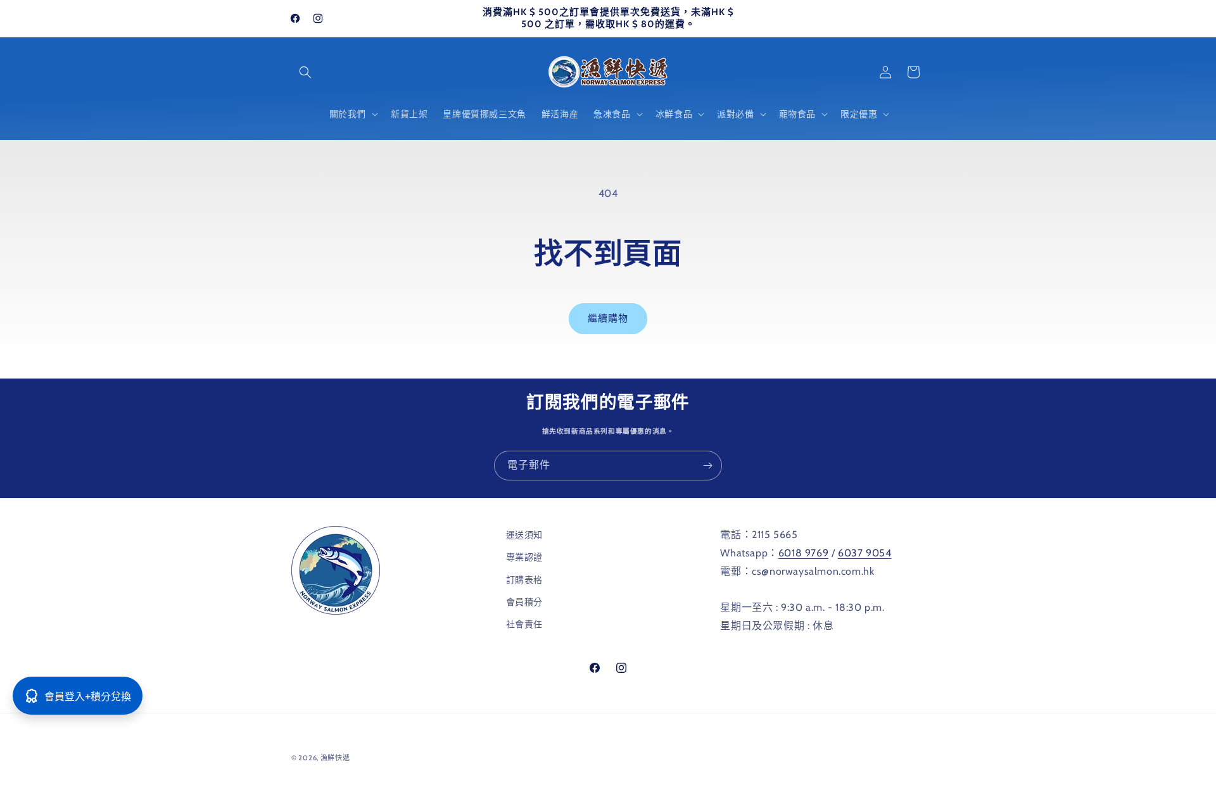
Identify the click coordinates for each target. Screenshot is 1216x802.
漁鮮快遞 (335, 757)
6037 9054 (864, 552)
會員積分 (524, 601)
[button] (305, 72)
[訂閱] (707, 465)
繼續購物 (608, 318)
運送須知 (524, 535)
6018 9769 (803, 552)
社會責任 (524, 623)
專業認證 (524, 557)
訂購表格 (524, 579)
